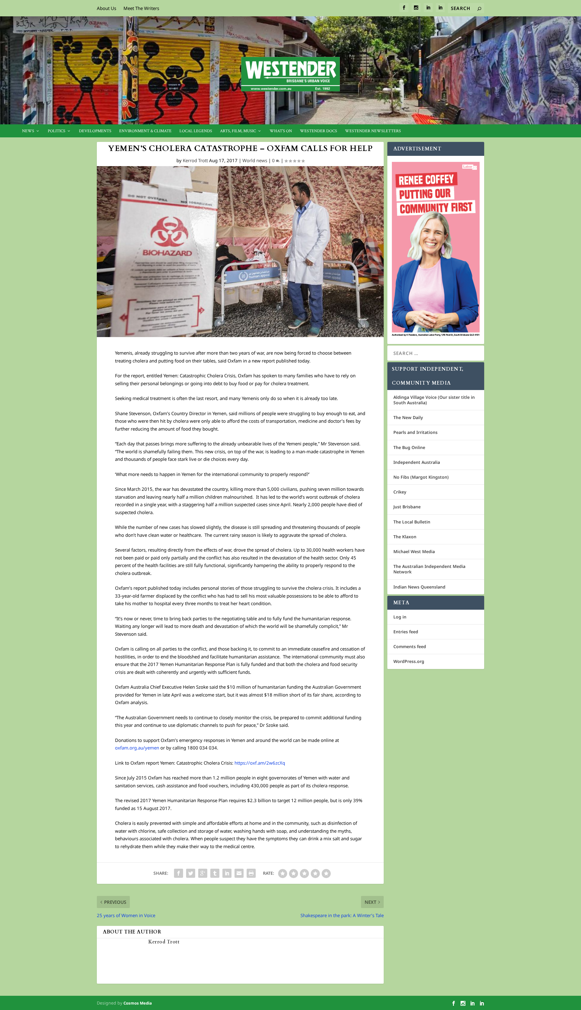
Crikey (399, 492)
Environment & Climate (145, 131)
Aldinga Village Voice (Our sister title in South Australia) (434, 399)
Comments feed (409, 646)
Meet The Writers (141, 8)
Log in (399, 617)
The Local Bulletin (411, 522)
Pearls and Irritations (415, 432)
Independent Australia (416, 462)
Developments (95, 131)
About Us (106, 8)
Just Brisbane (407, 507)
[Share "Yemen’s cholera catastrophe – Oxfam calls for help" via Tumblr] (215, 873)
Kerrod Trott (195, 160)
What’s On (281, 131)
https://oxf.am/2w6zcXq (260, 763)
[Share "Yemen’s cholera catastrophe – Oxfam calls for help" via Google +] (203, 873)
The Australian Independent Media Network (429, 569)
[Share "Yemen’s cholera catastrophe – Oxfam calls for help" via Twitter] (191, 873)
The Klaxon (404, 536)
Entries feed (405, 632)
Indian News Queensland (419, 587)
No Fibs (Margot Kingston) (421, 477)
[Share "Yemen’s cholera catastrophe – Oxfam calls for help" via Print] (251, 873)
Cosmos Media (137, 1003)
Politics (56, 131)
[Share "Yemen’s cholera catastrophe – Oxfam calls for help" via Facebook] (178, 873)
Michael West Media (414, 551)
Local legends (195, 131)
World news (254, 160)
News (28, 131)
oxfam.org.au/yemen (137, 748)
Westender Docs (318, 131)
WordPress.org (408, 661)
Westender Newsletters (373, 131)
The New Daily (408, 417)
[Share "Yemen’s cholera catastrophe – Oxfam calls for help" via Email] (239, 873)
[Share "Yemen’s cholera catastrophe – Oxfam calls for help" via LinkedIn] (227, 873)
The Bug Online (409, 447)
